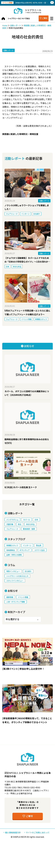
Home (4, 25)
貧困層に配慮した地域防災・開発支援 (26, 26)
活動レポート (15, 25)
